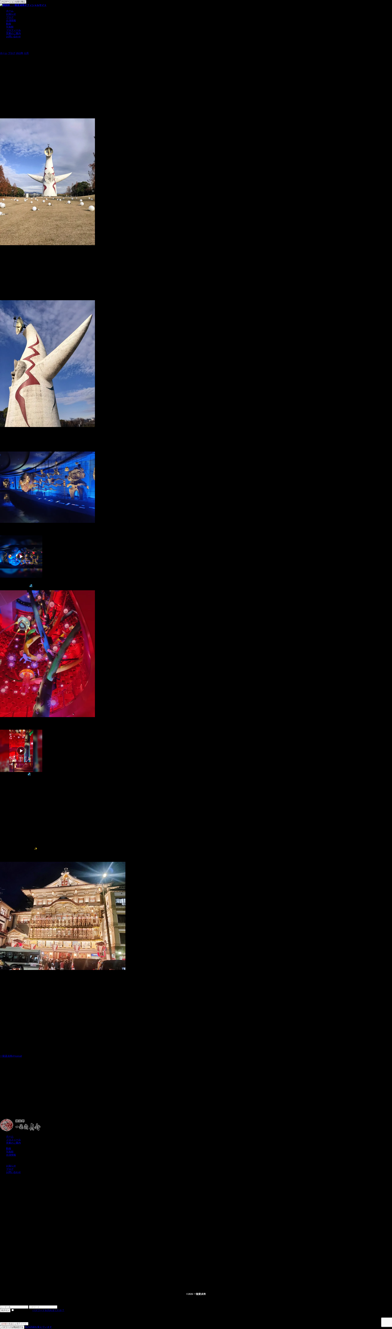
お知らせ (11, 14)
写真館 (9, 27)
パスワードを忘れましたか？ (48, 1310)
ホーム (9, 11)
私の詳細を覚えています (38, 1327)
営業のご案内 (13, 33)
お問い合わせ (13, 36)
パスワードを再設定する (12, 1327)
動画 (8, 23)
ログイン (5, 1310)
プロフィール (13, 30)
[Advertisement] (92, 1094)
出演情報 (11, 20)
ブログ (9, 17)
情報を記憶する (23, 1310)
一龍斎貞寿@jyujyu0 (11, 1056)
